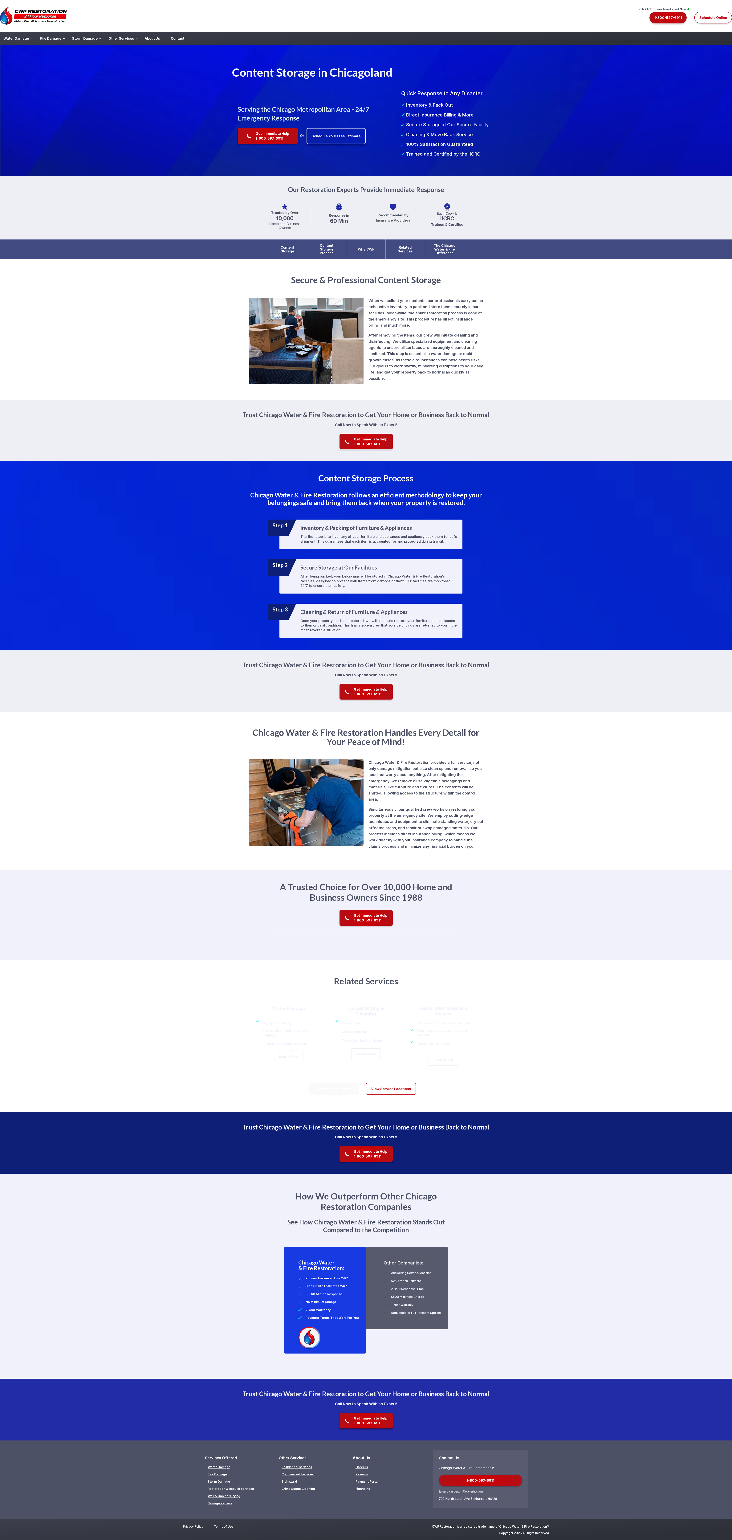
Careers (362, 1467)
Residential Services (297, 1467)
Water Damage (219, 1467)
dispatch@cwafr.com (466, 1491)
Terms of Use (223, 1526)
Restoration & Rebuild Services (231, 1489)
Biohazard (289, 1481)
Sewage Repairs (220, 1503)
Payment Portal (367, 1481)
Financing (363, 1489)
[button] (669, 17)
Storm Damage (219, 1481)
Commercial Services (298, 1474)
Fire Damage (217, 1474)
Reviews (362, 1474)
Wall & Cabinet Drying (224, 1496)
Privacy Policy (193, 1526)
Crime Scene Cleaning (298, 1489)
